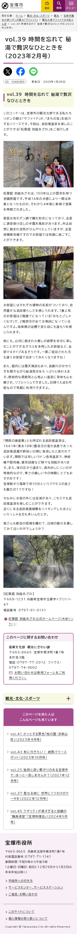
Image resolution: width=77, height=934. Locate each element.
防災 (47, 8)
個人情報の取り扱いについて (28, 918)
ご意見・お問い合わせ (23, 894)
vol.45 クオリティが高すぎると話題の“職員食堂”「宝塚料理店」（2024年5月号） (39, 816)
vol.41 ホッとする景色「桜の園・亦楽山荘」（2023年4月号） (39, 736)
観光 (56, 16)
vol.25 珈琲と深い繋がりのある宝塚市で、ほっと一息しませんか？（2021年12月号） (40, 775)
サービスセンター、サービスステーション (36, 887)
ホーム (19, 16)
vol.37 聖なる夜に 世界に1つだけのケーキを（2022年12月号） (39, 796)
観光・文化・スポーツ (38, 16)
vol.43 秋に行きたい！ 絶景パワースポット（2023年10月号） (38, 755)
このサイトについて (22, 911)
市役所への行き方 (21, 880)
